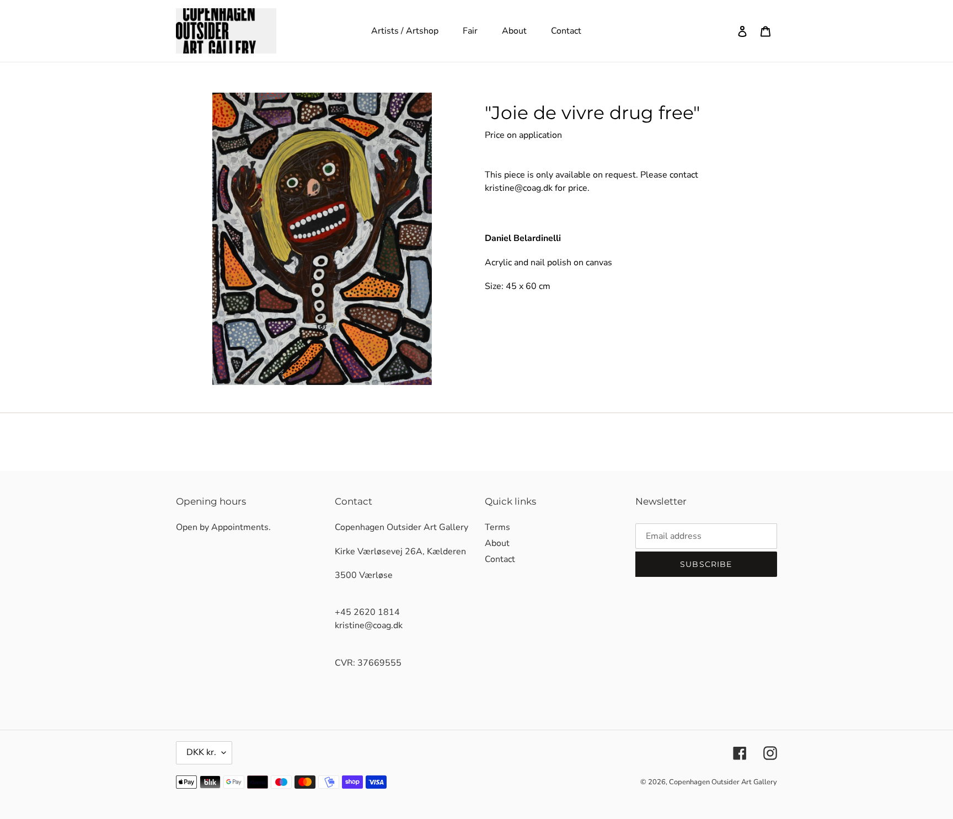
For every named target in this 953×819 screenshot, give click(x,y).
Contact (500, 559)
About (497, 543)
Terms (497, 527)
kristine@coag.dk (519, 188)
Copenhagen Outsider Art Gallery (723, 782)
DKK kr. (201, 752)
